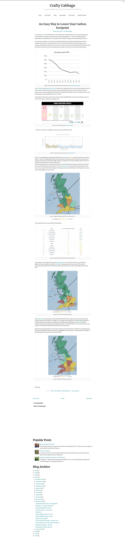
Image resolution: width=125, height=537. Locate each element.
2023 (35, 477)
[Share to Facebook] (39, 387)
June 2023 (38, 492)
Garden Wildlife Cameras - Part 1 (44, 516)
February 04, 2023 (57, 31)
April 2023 (38, 497)
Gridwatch (40, 88)
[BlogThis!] (36, 387)
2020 (35, 535)
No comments (75, 390)
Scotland (57, 264)
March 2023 (39, 499)
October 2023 (39, 483)
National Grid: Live (50, 88)
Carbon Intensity (71, 153)
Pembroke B (40, 318)
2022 (35, 531)
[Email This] (35, 387)
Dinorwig (79, 322)
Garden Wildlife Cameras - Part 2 (44, 514)
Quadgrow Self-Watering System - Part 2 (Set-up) (52, 457)
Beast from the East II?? (41, 518)
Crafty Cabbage (62, 5)
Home (40, 15)
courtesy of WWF (69, 125)
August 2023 (39, 488)
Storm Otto (38, 512)
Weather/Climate (82, 15)
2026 (35, 470)
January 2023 (39, 529)
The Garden (72, 15)
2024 (35, 475)
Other (55, 15)
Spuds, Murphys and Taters (47, 444)
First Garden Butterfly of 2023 (43, 507)
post (43, 34)
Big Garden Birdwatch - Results (43, 525)
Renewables (63, 15)
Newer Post (36, 398)
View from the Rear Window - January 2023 (46, 520)
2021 (35, 533)
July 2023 (38, 490)
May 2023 (38, 494)
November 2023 (40, 481)
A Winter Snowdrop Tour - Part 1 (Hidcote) (46, 503)
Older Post (89, 398)
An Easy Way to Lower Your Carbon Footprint (47, 522)
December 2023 (40, 479)
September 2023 (40, 486)
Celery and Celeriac (45, 450)
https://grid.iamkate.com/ (75, 85)
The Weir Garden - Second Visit (43, 510)
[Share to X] (38, 387)
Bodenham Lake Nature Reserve (43, 527)
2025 (35, 472)
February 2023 (39, 501)
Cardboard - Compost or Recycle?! (44, 505)
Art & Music (48, 15)
